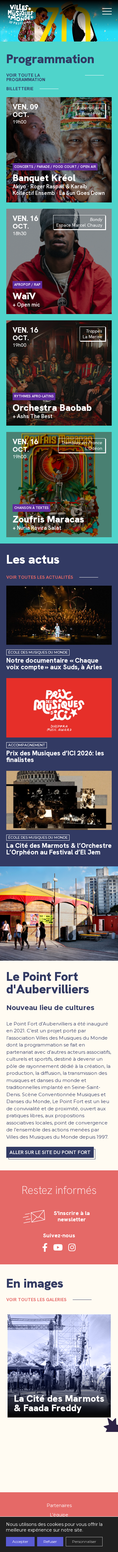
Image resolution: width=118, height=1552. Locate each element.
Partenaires (59, 1505)
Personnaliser (84, 1541)
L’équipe (59, 1515)
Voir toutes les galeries (36, 1299)
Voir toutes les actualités (39, 577)
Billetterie (19, 88)
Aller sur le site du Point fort (50, 1152)
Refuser (50, 1541)
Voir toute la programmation (25, 77)
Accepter (20, 1541)
